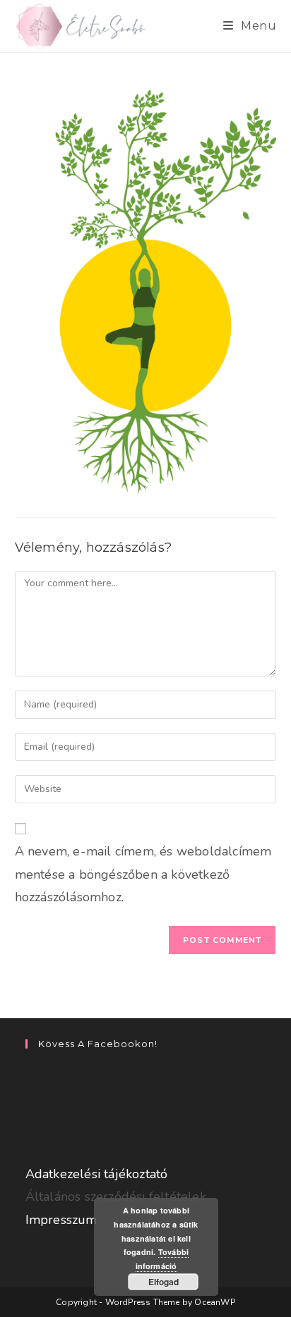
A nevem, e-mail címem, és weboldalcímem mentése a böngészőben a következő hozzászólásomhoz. (143, 874)
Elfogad (163, 1281)
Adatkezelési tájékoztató (96, 1173)
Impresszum (61, 1219)
